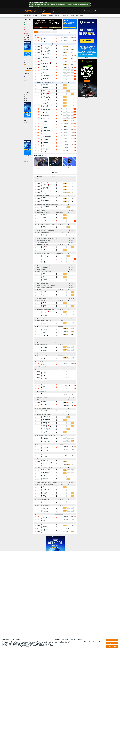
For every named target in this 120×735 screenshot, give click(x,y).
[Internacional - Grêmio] (55, 279)
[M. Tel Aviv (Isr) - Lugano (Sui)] (55, 91)
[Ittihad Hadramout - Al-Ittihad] (55, 374)
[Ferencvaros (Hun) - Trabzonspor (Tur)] (55, 79)
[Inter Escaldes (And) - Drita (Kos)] (55, 111)
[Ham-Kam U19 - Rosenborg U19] (55, 440)
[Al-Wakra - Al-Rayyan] (55, 295)
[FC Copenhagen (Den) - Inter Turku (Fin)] (55, 105)
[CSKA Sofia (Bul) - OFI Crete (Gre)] (55, 70)
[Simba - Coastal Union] (55, 510)
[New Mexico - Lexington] (55, 349)
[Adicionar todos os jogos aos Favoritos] (35, 35)
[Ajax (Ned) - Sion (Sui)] (55, 123)
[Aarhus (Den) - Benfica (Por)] (55, 67)
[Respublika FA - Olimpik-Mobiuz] (55, 528)
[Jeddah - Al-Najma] (55, 218)
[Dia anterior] (66, 32)
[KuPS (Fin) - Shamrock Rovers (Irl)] (55, 85)
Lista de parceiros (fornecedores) (61, 643)
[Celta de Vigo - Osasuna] (55, 37)
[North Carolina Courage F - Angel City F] (55, 357)
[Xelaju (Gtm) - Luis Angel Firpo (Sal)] (55, 192)
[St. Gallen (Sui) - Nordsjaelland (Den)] (55, 129)
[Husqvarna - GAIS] (55, 493)
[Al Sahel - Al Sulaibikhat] (55, 402)
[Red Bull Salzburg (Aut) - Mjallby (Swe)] (55, 64)
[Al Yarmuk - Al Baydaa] (55, 371)
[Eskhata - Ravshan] (55, 501)
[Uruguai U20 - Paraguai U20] (55, 411)
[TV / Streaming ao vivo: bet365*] (61, 37)
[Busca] (85, 11)
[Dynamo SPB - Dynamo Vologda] (55, 479)
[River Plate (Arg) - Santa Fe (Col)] (55, 207)
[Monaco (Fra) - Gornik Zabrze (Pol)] (55, 99)
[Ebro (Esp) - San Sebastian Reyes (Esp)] (55, 431)
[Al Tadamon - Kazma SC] (55, 405)
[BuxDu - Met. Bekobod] (55, 531)
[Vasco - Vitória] (55, 277)
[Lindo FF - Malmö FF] (55, 496)
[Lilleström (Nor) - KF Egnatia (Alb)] (55, 55)
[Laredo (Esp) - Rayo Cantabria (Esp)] (55, 426)
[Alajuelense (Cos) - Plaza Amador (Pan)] (55, 189)
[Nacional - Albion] (55, 519)
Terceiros (27, 646)
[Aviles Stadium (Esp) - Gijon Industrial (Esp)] (55, 428)
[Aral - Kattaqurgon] (55, 525)
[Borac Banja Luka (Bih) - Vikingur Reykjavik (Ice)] (55, 135)
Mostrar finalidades (112, 646)
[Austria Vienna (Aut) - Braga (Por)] (55, 132)
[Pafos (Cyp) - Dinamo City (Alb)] (55, 114)
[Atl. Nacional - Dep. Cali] (55, 311)
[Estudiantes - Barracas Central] (55, 234)
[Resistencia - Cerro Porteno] (55, 449)
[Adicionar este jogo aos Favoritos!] (35, 38)
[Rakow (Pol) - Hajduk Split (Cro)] (55, 117)
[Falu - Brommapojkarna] (55, 487)
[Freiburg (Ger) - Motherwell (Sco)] (55, 96)
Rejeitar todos (112, 643)
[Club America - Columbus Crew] (55, 201)
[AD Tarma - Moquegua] (55, 455)
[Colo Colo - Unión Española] (55, 303)
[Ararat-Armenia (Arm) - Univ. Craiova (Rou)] (55, 46)
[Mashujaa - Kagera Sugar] (55, 507)
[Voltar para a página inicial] (31, 11)
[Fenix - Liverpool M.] (55, 516)
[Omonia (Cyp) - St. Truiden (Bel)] (55, 58)
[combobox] (70, 32)
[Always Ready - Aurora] (55, 258)
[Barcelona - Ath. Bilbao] (55, 40)
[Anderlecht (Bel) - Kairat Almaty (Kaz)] (55, 76)
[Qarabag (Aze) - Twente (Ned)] (55, 94)
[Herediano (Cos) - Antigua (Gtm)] (55, 183)
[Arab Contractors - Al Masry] (55, 331)
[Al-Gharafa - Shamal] (55, 292)
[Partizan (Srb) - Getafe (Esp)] (55, 150)
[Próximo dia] (75, 32)
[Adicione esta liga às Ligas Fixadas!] (54, 177)
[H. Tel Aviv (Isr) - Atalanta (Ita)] (55, 126)
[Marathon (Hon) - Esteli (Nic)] (55, 186)
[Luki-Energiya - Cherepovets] (55, 473)
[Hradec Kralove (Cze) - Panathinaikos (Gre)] (55, 108)
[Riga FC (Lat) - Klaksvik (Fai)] (55, 120)
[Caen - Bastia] (55, 363)
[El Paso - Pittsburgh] (55, 346)
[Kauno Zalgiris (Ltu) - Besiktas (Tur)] (55, 52)
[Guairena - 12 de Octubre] (55, 446)
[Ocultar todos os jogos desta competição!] (75, 35)
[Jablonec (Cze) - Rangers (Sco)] (55, 88)
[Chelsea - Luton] (55, 385)
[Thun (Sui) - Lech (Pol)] (55, 73)
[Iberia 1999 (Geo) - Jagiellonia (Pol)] (55, 49)
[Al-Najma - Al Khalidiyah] (55, 247)
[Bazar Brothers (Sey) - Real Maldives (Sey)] (55, 423)
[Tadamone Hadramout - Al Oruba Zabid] (55, 377)
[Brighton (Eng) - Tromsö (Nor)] (55, 138)
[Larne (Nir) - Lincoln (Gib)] (55, 147)
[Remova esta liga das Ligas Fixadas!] (46, 35)
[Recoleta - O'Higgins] (55, 306)
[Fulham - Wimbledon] (55, 388)
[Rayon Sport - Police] (55, 464)
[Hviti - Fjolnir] (55, 394)
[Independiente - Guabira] (55, 261)
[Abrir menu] (95, 11)
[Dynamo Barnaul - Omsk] (55, 470)
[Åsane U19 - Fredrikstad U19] (55, 437)
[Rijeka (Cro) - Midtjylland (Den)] (55, 141)
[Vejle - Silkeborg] (55, 322)
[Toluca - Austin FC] (55, 198)
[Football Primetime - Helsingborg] (55, 490)
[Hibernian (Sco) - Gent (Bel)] (55, 144)
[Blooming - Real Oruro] (55, 255)
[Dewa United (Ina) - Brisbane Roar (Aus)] (55, 420)
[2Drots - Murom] (55, 476)
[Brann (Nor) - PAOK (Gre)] (55, 102)
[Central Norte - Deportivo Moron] (55, 227)
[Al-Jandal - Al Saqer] (55, 221)
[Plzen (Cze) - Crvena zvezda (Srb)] (55, 61)
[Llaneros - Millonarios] (55, 314)
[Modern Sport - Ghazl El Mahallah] (55, 328)
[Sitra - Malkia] (55, 250)
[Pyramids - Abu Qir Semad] (55, 334)
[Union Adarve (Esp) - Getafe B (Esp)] (55, 417)
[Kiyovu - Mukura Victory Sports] (55, 461)
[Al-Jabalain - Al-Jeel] (55, 215)
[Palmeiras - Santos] (55, 274)
